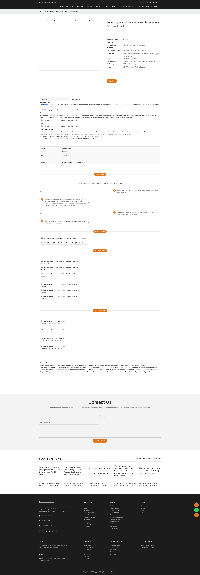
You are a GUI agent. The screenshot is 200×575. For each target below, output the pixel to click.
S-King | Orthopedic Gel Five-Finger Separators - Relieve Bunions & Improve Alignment (98, 484)
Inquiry (111, 81)
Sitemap (114, 572)
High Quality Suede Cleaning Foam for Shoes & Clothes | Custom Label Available (148, 484)
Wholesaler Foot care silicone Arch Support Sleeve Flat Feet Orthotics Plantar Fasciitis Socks (49, 484)
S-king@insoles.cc (47, 525)
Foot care (138, 458)
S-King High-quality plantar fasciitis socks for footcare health (61, 11)
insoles (46, 104)
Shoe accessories (147, 458)
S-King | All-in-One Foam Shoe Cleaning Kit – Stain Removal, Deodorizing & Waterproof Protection (73, 484)
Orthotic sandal (157, 458)
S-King (40, 11)
